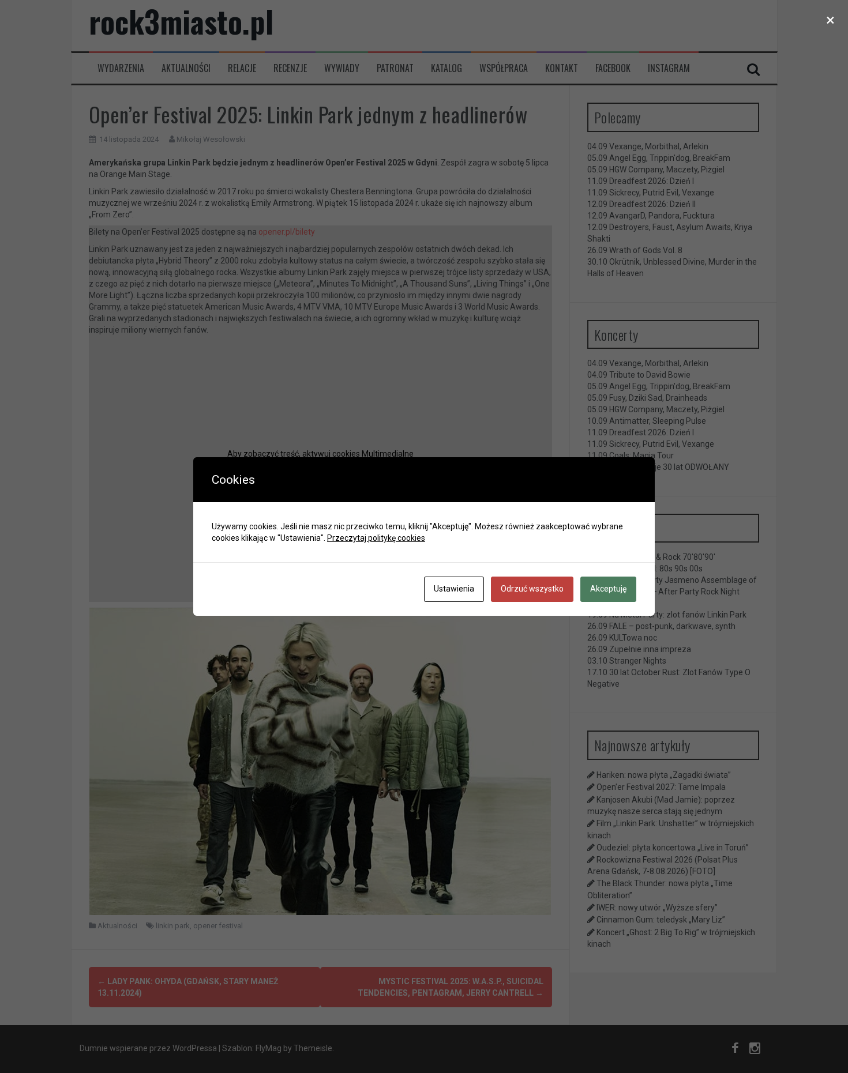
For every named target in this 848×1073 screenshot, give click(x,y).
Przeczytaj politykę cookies (376, 538)
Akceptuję (608, 588)
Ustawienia (454, 588)
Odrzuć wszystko (532, 588)
